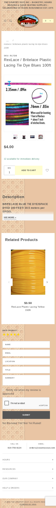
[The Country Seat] (28, 20)
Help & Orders (10, 488)
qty (9, 168)
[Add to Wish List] (47, 170)
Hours (6, 460)
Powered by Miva (28, 504)
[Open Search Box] (10, 20)
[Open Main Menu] (5, 20)
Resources (9, 469)
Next (47, 282)
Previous (9, 282)
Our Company (10, 478)
